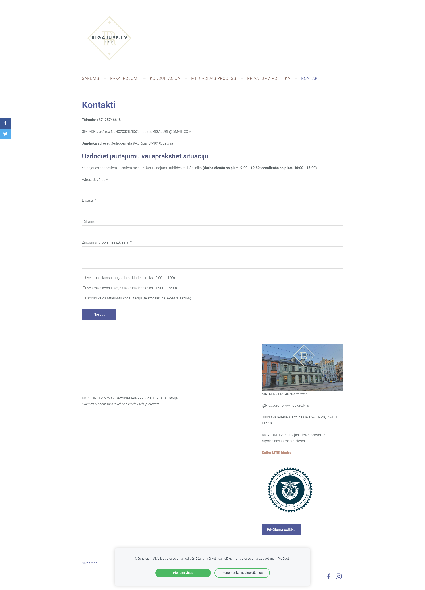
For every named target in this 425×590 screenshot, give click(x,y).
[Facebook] (329, 576)
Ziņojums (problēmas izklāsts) (107, 242)
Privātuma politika (281, 529)
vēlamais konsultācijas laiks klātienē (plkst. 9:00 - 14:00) (130, 278)
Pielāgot (283, 559)
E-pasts (89, 200)
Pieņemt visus (183, 573)
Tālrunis (89, 221)
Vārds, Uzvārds (95, 180)
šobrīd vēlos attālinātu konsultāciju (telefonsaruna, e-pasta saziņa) (138, 298)
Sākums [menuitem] (90, 78)
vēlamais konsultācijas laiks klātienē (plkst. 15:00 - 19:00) (131, 288)
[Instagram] (338, 576)
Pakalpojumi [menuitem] (124, 78)
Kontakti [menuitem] (311, 78)
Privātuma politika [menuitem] (268, 78)
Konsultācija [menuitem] (165, 78)
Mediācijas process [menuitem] (213, 78)
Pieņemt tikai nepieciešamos (242, 573)
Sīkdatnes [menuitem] (89, 563)
